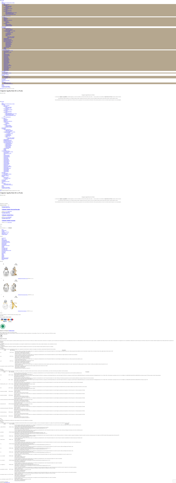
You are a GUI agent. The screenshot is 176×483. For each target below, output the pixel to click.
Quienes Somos (4, 230)
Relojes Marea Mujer (5, 258)
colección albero (4, 239)
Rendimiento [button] (2, 344)
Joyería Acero (4, 251)
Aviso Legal (3, 232)
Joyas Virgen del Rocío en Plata (6, 250)
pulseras (3, 255)
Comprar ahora (9, 211)
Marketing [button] (1, 369)
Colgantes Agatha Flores (7, 215)
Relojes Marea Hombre (5, 257)
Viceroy (3, 259)
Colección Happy (4, 240)
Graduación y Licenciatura (6, 245)
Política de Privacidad (5, 233)
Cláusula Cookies (4, 234)
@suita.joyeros (11, 330)
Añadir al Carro (8, 207)
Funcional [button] (1, 342)
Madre (3, 253)
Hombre (3, 246)
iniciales (3, 247)
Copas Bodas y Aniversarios (6, 242)
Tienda (3, 88)
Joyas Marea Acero (4, 249)
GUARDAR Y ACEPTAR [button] (4, 481)
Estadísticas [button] (1, 347)
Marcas (3, 254)
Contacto (3, 231)
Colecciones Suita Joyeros (5, 241)
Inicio (1, 88)
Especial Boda (4, 243)
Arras (2, 238)
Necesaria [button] (1, 421)
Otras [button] (1, 418)
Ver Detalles (3, 207)
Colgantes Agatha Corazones (8, 220)
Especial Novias (4, 244)
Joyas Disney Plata (4, 248)
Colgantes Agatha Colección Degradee (11, 209)
